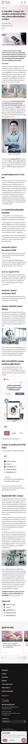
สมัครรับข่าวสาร (5, 718)
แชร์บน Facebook (10, 605)
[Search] (21, 2)
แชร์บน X (8, 607)
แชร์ (4, 28)
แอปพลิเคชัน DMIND (7, 371)
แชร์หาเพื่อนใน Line (10, 610)
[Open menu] (24, 2)
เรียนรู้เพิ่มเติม (12, 740)
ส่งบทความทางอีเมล (11, 613)
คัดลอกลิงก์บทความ (11, 615)
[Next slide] (24, 658)
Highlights (4, 8)
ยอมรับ (5, 740)
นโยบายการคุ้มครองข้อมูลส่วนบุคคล (9, 731)
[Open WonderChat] (23, 740)
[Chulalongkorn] (6, 2)
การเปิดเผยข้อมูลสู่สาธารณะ (7, 729)
